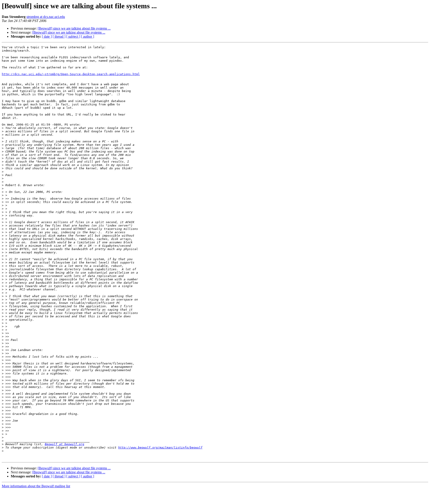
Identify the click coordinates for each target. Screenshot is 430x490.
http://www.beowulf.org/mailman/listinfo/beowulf (160, 447)
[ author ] (87, 36)
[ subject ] (73, 36)
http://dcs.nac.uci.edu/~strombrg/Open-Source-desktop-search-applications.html (71, 74)
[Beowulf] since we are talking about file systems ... (74, 28)
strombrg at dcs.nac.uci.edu (45, 17)
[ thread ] (59, 36)
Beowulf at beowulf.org (64, 444)
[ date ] (47, 36)
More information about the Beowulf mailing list (36, 486)
